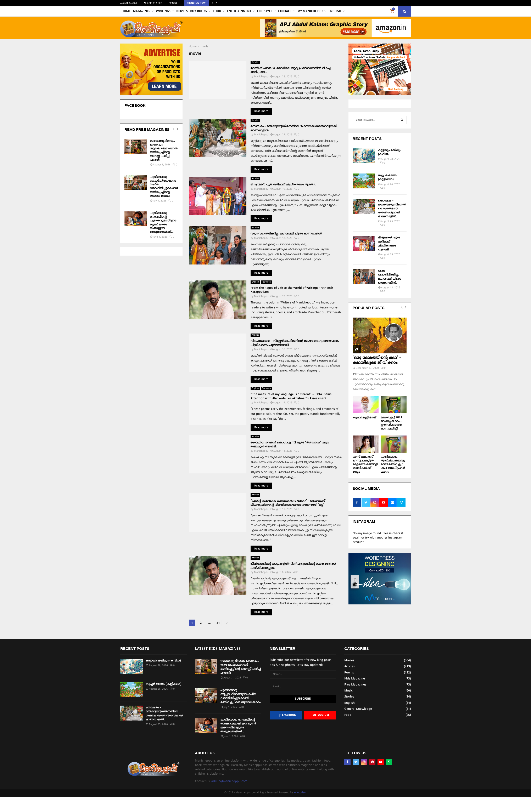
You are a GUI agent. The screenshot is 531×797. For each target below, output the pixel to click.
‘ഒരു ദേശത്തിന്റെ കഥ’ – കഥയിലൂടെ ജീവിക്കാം (377, 360)
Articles (255, 62)
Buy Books (198, 11)
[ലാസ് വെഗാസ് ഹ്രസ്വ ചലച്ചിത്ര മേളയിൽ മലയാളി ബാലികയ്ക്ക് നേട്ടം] (366, 444)
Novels (182, 11)
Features (266, 282)
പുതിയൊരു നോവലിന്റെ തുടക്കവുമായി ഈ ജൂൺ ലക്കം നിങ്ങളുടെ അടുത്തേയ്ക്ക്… (163, 222)
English (335, 11)
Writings (163, 11)
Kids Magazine (354, 679)
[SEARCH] (402, 120)
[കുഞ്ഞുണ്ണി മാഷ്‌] (366, 404)
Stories (349, 697)
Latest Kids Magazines (218, 649)
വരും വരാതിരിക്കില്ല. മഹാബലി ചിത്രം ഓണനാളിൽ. (287, 233)
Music (348, 691)
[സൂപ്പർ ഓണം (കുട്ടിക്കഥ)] (364, 180)
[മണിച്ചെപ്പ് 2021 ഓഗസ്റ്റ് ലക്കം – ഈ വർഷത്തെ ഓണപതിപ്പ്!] (394, 404)
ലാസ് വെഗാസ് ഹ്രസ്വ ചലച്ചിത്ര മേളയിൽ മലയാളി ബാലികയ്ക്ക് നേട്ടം (365, 464)
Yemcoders (300, 792)
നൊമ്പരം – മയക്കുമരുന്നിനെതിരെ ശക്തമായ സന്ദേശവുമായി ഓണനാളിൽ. (392, 208)
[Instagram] (364, 762)
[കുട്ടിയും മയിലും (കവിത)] (364, 155)
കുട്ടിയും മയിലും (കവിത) (163, 660)
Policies (173, 3)
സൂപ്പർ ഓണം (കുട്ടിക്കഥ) (163, 684)
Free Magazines (355, 685)
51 (218, 623)
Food (217, 11)
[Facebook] (347, 762)
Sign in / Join (154, 3)
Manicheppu (261, 76)
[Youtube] (381, 762)
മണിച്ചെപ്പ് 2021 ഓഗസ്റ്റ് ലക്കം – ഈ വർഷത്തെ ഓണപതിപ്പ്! (391, 423)
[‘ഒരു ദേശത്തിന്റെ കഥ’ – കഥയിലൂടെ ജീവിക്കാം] (380, 335)
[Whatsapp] (389, 762)
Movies (349, 660)
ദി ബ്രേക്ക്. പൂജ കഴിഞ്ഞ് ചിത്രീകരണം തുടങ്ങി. (283, 184)
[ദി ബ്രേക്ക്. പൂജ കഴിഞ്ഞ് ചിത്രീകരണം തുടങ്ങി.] (364, 243)
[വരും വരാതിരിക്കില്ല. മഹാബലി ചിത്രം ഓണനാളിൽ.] (364, 276)
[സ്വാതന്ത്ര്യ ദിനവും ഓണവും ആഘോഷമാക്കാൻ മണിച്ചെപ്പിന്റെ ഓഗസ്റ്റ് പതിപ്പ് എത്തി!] (135, 146)
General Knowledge (358, 709)
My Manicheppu (310, 11)
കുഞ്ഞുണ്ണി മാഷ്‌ (364, 417)
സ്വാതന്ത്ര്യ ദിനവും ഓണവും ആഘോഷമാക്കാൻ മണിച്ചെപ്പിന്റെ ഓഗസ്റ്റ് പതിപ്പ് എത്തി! (164, 150)
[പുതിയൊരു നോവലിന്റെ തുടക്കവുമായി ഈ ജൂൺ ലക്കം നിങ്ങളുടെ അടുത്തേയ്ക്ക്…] (135, 218)
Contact (285, 11)
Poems (349, 672)
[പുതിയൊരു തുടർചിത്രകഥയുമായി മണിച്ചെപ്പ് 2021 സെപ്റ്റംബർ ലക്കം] (394, 444)
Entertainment (239, 11)
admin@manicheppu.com (229, 781)
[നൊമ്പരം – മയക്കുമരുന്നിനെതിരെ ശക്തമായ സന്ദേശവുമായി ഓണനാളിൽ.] (364, 206)
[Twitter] (356, 762)
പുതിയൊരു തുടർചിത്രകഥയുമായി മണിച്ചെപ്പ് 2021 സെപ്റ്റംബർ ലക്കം (393, 464)
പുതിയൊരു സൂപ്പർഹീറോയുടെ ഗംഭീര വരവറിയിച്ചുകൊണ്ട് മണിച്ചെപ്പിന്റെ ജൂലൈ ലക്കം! (164, 186)
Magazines (141, 11)
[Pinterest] (372, 762)
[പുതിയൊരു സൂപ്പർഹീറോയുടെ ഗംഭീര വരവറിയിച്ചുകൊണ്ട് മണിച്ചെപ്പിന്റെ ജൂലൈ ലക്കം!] (135, 182)
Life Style (264, 11)
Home (126, 11)
